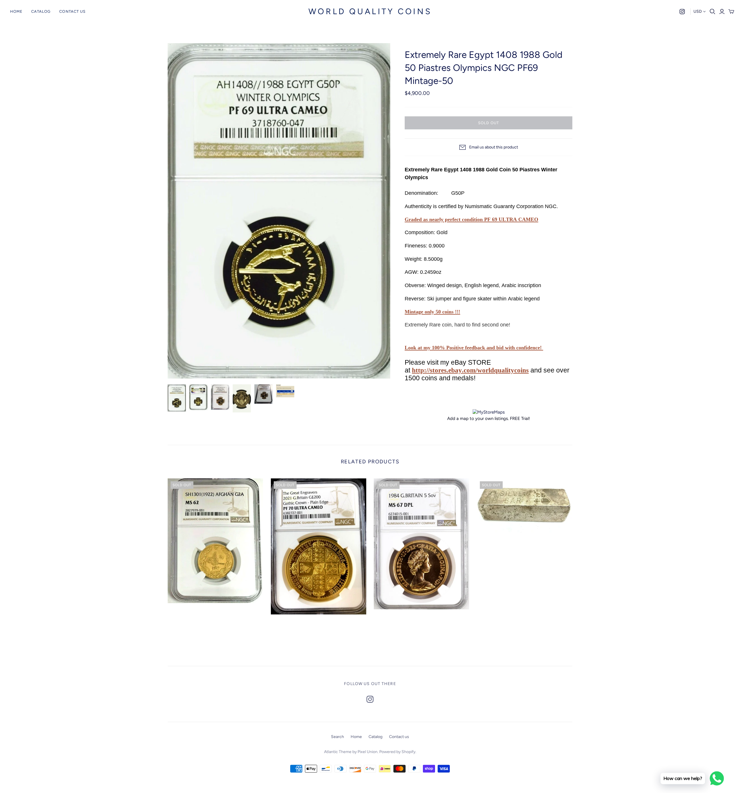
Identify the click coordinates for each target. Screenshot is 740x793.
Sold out (488, 123)
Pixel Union (368, 751)
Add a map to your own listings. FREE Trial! (488, 418)
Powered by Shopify (397, 751)
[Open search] (712, 11)
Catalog (41, 11)
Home (16, 11)
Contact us (72, 11)
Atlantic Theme (338, 751)
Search (337, 736)
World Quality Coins (370, 11)
